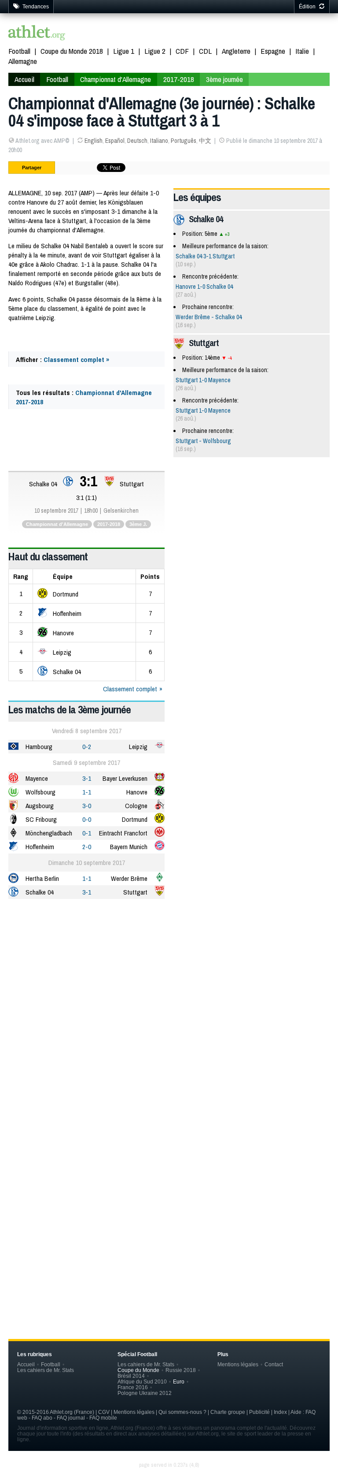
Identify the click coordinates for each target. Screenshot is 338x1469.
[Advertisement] (169, 974)
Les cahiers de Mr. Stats (45, 1370)
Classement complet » (76, 359)
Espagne (273, 51)
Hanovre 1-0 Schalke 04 (204, 287)
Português (183, 141)
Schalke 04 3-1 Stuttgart (205, 256)
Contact (274, 1364)
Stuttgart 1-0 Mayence (203, 380)
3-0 (86, 805)
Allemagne (22, 61)
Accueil (24, 79)
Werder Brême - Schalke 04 (209, 317)
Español (115, 141)
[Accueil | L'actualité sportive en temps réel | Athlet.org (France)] (37, 34)
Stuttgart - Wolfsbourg (203, 441)
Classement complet (130, 688)
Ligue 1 (123, 51)
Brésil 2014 (131, 1376)
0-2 (86, 746)
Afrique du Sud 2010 (142, 1381)
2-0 (86, 846)
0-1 (86, 833)
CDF (182, 51)
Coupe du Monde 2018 (71, 51)
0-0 (86, 819)
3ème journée (224, 79)
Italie (302, 51)
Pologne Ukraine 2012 (145, 1393)
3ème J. (138, 524)
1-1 (86, 792)
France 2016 (133, 1387)
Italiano (159, 141)
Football (19, 51)
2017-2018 (178, 79)
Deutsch (137, 141)
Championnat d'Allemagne (115, 79)
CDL (205, 51)
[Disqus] (169, 1173)
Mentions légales (237, 1364)
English (93, 141)
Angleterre (236, 51)
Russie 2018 (180, 1370)
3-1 (86, 778)
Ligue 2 (154, 51)
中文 (205, 141)
